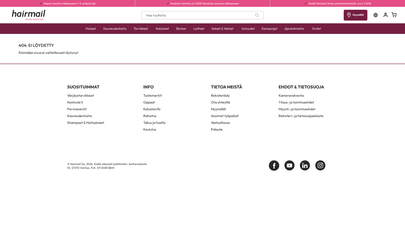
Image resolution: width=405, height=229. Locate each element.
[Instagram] (320, 165)
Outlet (316, 29)
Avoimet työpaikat (225, 116)
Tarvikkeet (141, 29)
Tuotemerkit (152, 95)
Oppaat (149, 102)
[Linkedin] (305, 165)
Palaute (217, 129)
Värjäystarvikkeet (80, 95)
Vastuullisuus (220, 122)
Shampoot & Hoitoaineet (85, 122)
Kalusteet (162, 29)
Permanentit (77, 109)
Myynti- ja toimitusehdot (297, 109)
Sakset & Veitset (222, 29)
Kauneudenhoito (114, 29)
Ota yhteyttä (220, 102)
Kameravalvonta (291, 95)
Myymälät (218, 109)
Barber (181, 29)
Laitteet (198, 29)
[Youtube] (289, 165)
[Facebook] (274, 165)
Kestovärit (75, 102)
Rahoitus (149, 116)
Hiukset (91, 29)
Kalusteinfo (151, 109)
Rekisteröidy (220, 95)
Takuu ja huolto (154, 122)
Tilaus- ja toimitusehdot (296, 102)
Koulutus (149, 129)
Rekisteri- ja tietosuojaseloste (301, 116)
